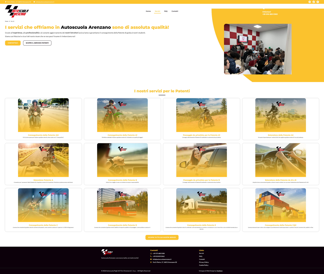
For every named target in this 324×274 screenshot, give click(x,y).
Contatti (175, 11)
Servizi (157, 11)
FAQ (165, 11)
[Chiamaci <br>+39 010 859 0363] (263, 8)
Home (148, 11)
